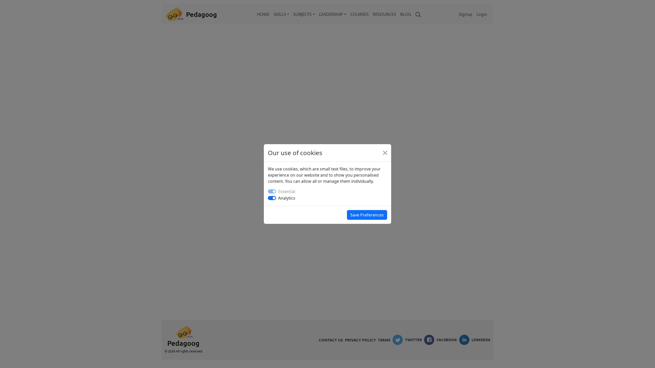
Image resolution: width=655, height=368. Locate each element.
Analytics (286, 198)
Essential (286, 191)
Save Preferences (367, 215)
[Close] (385, 153)
